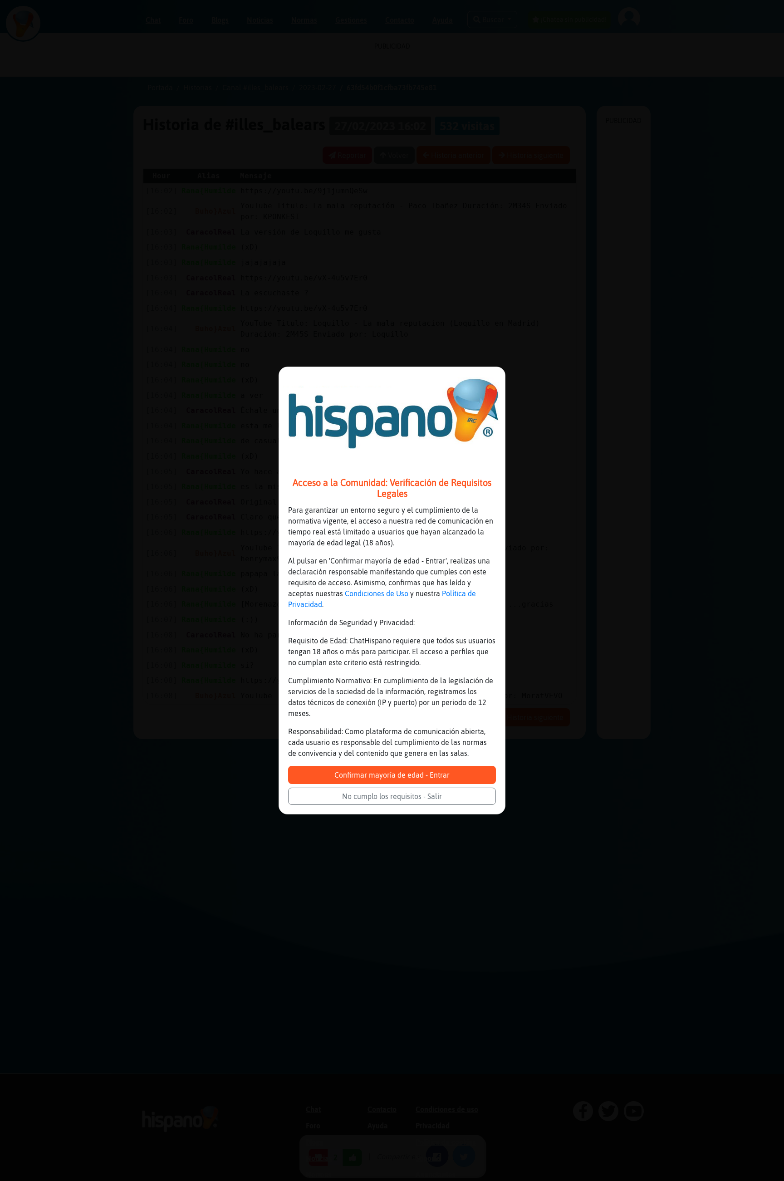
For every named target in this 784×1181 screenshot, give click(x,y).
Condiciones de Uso (376, 593)
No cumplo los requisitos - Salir (392, 796)
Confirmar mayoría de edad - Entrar (392, 775)
